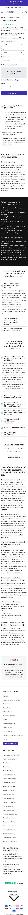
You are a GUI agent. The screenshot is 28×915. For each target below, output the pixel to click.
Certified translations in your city (13, 735)
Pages (3, 83)
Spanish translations (9, 830)
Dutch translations (8, 806)
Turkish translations (9, 834)
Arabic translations (8, 771)
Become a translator (9, 723)
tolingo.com (7, 873)
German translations (9, 782)
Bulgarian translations (9, 779)
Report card (6, 767)
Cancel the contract (10, 743)
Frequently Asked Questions (11, 700)
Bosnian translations (9, 775)
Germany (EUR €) (14, 894)
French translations (9, 790)
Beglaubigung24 (11, 914)
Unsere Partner (7, 727)
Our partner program (9, 731)
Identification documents (10, 759)
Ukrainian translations (9, 837)
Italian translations (8, 798)
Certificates (6, 763)
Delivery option (5, 57)
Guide (5, 739)
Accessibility (7, 708)
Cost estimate (7, 704)
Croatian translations (9, 802)
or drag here (14, 72)
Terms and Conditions (9, 716)
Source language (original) (8, 41)
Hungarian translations (10, 841)
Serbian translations (9, 826)
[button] (2, 12)
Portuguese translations (10, 814)
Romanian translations (10, 818)
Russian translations (9, 822)
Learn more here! (14, 457)
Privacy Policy (7, 712)
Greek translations (8, 794)
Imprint (5, 719)
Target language (5, 49)
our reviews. (5, 243)
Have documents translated (11, 755)
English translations (9, 786)
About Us (6, 696)
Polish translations (8, 810)
